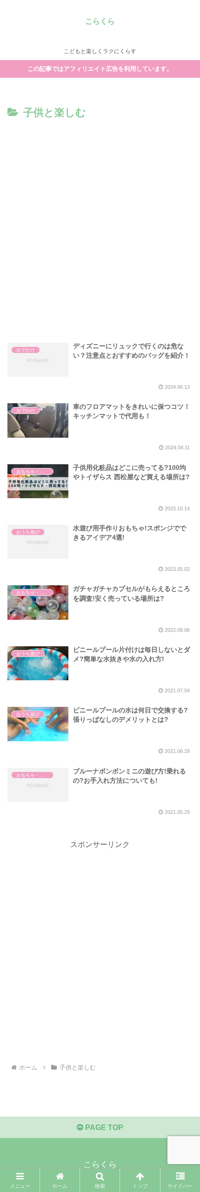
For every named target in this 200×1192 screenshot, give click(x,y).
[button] (181, 1122)
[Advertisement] (100, 227)
